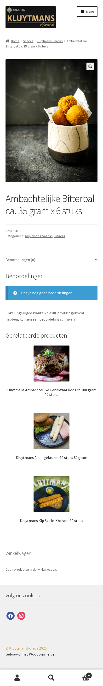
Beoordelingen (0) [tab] (20, 259)
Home (15, 41)
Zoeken (51, 678)
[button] (90, 66)
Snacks (28, 41)
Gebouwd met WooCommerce (30, 654)
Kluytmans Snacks (50, 41)
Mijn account (17, 678)
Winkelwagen (79, 673)
